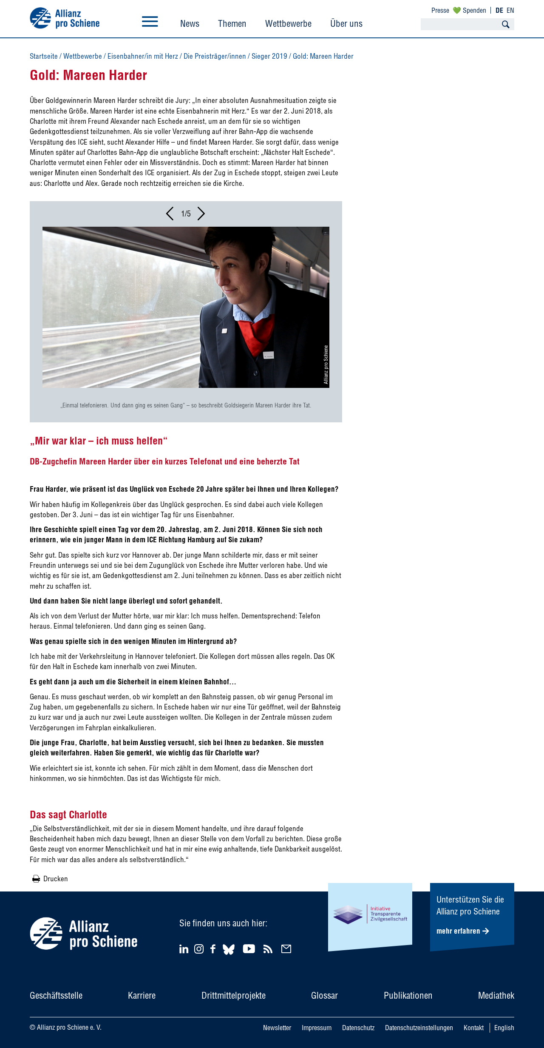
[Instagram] (199, 950)
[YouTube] (250, 948)
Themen (232, 23)
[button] (170, 216)
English (504, 1027)
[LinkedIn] (185, 948)
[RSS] (269, 948)
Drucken (55, 878)
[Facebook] (214, 948)
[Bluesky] (228, 955)
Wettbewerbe (288, 23)
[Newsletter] (287, 948)
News (189, 23)
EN (510, 10)
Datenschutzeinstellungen (419, 1027)
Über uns (346, 23)
